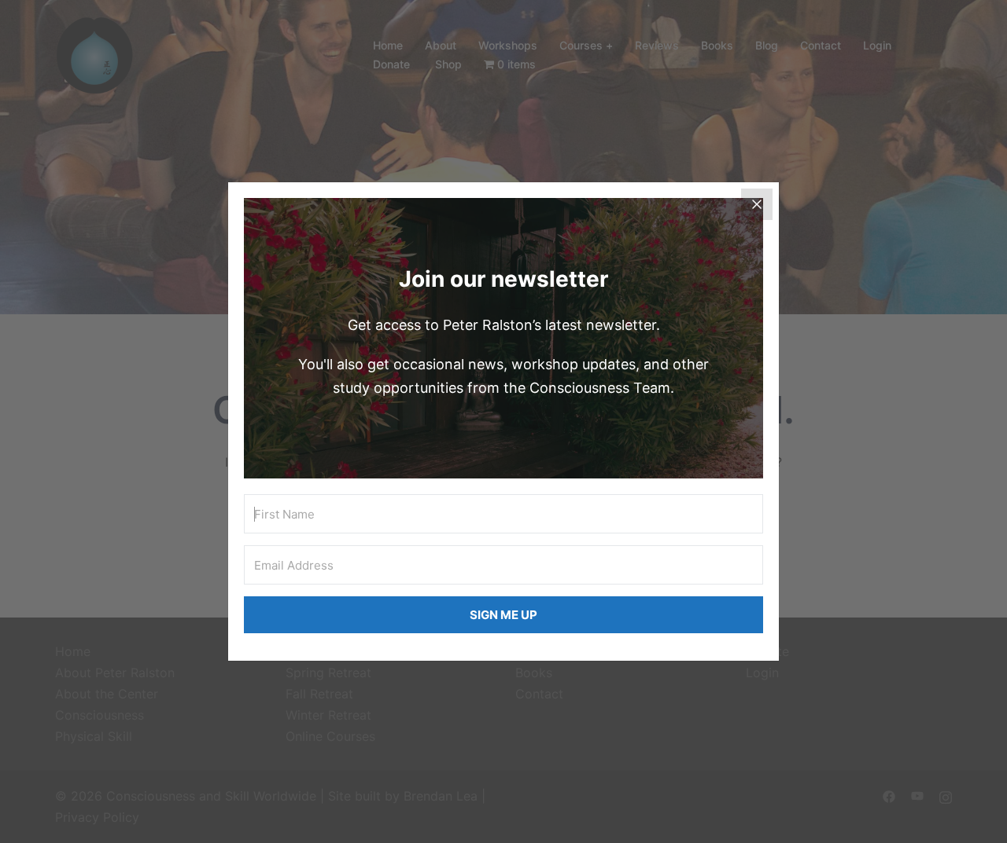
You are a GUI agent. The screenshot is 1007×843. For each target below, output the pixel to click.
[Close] (757, 204)
